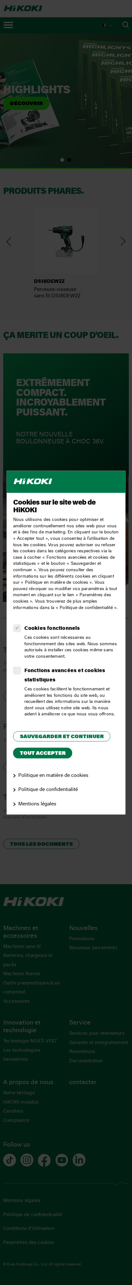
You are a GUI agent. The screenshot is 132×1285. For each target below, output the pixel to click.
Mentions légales (37, 804)
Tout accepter (43, 753)
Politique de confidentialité (48, 790)
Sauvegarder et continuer (62, 736)
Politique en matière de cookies (53, 775)
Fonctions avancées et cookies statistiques (64, 676)
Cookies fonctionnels (52, 628)
